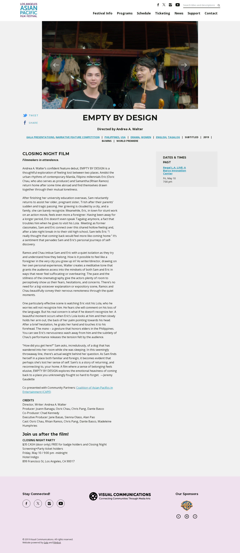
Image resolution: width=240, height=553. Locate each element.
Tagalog (174, 137)
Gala (46, 542)
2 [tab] (120, 105)
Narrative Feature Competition (78, 137)
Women (146, 137)
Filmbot (57, 542)
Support (194, 13)
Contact (211, 13)
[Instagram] (170, 5)
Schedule (144, 13)
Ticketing (162, 13)
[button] (56, 65)
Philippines (112, 137)
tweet (33, 115)
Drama (135, 137)
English (161, 137)
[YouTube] (178, 5)
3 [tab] (125, 105)
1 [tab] (114, 105)
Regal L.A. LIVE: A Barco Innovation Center (174, 170)
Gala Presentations (40, 137)
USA (123, 137)
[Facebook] (158, 5)
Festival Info (102, 13)
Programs (124, 13)
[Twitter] (164, 5)
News (178, 13)
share (33, 122)
